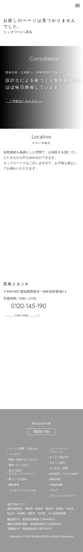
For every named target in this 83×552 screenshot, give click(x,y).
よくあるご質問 (58, 468)
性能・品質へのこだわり (23, 459)
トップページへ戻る (17, 32)
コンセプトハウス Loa (22, 490)
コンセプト (15, 454)
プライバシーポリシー (62, 495)
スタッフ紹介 (57, 462)
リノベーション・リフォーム (60, 450)
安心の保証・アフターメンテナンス (22, 472)
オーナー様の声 (58, 457)
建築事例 (14, 484)
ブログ (53, 490)
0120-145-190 (28, 306)
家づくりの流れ (18, 479)
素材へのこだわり (19, 465)
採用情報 (54, 479)
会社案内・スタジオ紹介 (64, 473)
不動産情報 (56, 484)
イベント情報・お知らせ (23, 448)
